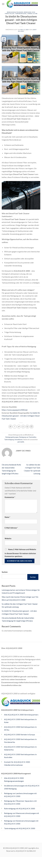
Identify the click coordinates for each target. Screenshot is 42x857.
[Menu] (3, 4)
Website (8, 538)
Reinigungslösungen (15, 12)
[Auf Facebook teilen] (15, 426)
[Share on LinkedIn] (31, 426)
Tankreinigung (21, 13)
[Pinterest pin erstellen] (27, 426)
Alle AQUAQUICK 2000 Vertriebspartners (21, 715)
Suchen (5, 572)
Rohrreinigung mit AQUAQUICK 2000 (19, 808)
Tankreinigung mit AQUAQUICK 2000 (19, 828)
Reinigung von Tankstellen (27, 437)
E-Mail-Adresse (11, 528)
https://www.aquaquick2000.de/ (15, 410)
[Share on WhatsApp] (10, 426)
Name (7, 517)
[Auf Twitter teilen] (19, 426)
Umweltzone (32, 13)
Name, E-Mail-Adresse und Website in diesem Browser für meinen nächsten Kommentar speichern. (20, 552)
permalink (21, 442)
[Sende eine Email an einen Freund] (23, 426)
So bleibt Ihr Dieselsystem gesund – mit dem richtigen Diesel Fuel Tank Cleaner (21, 416)
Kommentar (10, 497)
